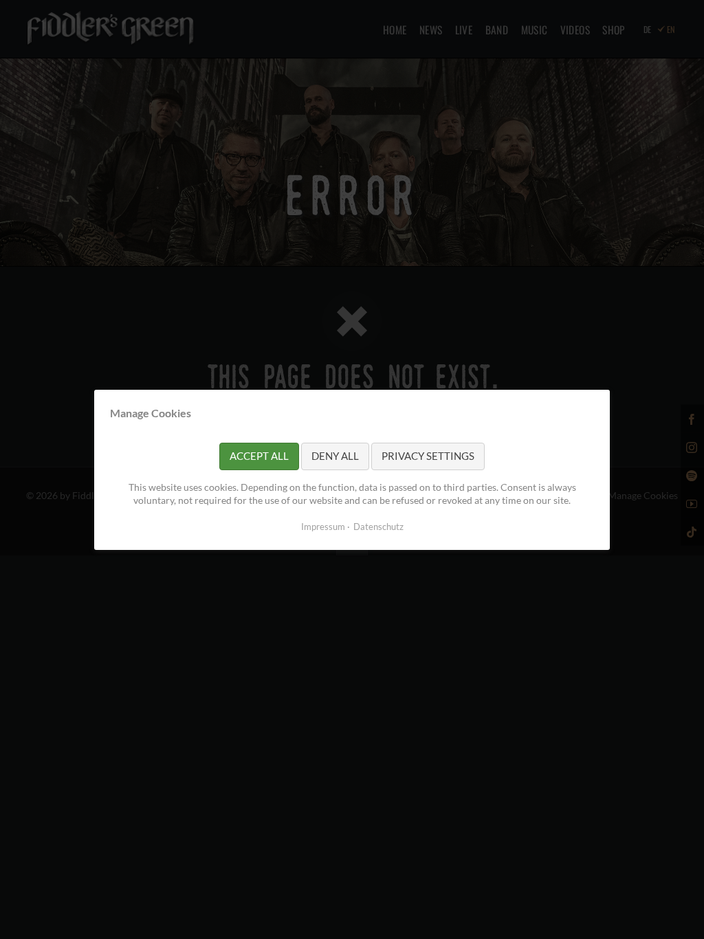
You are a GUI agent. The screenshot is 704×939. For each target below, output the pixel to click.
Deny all (335, 456)
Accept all (259, 456)
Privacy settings (428, 456)
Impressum (323, 525)
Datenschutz (378, 525)
